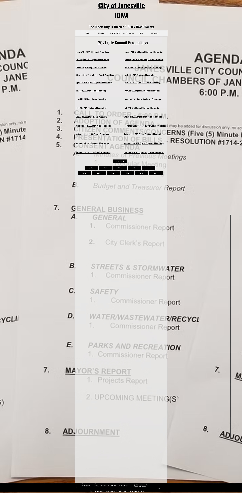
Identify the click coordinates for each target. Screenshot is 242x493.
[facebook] (159, 489)
